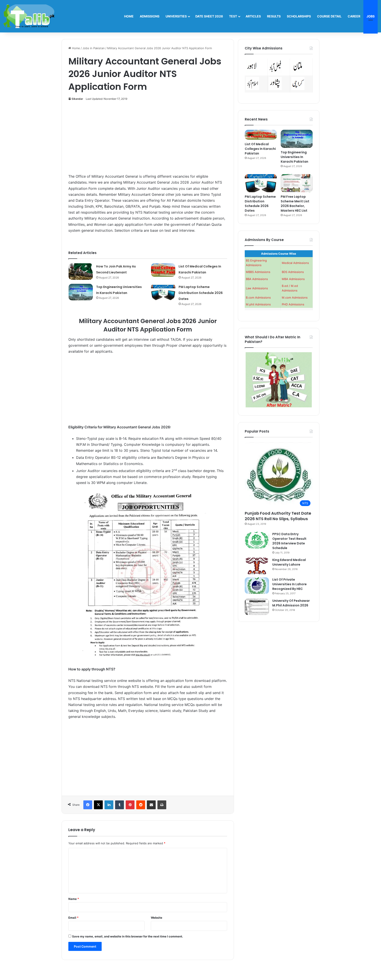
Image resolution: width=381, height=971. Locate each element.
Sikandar (77, 98)
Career (354, 16)
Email (73, 917)
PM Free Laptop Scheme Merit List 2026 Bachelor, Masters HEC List (295, 203)
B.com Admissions (258, 297)
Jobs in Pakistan (93, 48)
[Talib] (28, 16)
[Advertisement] (147, 140)
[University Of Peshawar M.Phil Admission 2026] (257, 606)
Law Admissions (257, 288)
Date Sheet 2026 (209, 16)
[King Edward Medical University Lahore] (257, 566)
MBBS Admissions (258, 272)
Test (233, 16)
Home (129, 16)
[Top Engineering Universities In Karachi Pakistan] (81, 292)
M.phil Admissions (258, 304)
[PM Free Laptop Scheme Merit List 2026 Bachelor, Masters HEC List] (297, 183)
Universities (176, 16)
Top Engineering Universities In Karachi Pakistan (294, 157)
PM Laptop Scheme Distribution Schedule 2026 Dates (201, 293)
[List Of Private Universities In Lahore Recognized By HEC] (257, 585)
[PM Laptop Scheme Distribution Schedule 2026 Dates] (163, 292)
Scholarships (299, 16)
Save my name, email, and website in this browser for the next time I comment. (127, 936)
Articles (253, 16)
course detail (329, 16)
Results (274, 16)
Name (73, 899)
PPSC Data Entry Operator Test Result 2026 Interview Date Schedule (289, 541)
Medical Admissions (295, 263)
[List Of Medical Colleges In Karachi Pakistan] (163, 270)
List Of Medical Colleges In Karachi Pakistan (260, 149)
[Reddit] (140, 804)
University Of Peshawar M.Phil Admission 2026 (291, 603)
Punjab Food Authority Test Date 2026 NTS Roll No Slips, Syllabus (278, 515)
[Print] (161, 804)
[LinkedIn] (109, 804)
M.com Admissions (295, 297)
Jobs (370, 16)
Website (156, 917)
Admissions (149, 16)
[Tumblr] (119, 804)
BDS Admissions (293, 272)
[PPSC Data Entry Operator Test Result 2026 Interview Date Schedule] (257, 540)
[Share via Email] (151, 804)
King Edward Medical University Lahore (289, 562)
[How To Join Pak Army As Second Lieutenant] (81, 271)
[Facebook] (87, 804)
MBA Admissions (293, 279)
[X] (98, 804)
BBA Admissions (257, 279)
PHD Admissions (293, 304)
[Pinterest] (130, 804)
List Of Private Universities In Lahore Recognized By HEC (289, 584)
